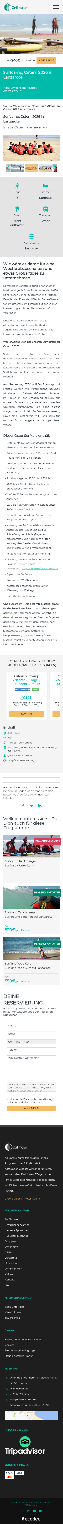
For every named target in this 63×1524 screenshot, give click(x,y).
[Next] (54, 168)
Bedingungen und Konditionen (23, 1339)
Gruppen (10, 1241)
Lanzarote (11, 1258)
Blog (7, 1285)
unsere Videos (13, 1199)
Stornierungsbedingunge (20, 1350)
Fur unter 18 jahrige (16, 1236)
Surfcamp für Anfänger (21, 861)
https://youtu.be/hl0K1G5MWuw (40, 569)
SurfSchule (11, 1219)
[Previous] (8, 168)
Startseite (9, 105)
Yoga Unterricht (14, 1307)
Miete (8, 1252)
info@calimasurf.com (23, 1091)
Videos (9, 1274)
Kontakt (10, 1280)
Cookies (9, 1345)
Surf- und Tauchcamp (20, 912)
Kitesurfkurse (13, 1312)
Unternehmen (13, 1269)
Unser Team (12, 1263)
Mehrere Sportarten (17, 1230)
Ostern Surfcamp (26, 680)
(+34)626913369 (19, 1389)
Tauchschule (12, 1318)
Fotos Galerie (33, 1199)
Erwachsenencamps (31, 105)
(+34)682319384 (19, 1394)
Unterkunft (11, 1247)
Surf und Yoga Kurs (18, 963)
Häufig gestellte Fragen (19, 1356)
